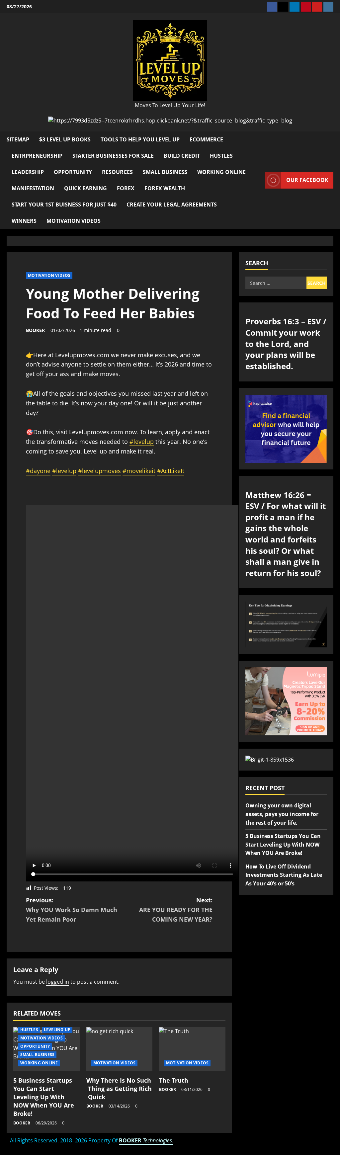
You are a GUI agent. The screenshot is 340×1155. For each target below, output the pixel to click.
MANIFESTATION (33, 188)
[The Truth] (192, 1049)
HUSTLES (221, 155)
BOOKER (35, 330)
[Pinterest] (306, 7)
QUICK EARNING (85, 188)
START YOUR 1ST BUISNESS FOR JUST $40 (64, 204)
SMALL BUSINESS (165, 172)
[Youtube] (317, 7)
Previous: (71, 909)
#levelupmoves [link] (99, 471)
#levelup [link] (141, 442)
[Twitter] (283, 7)
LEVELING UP (57, 1029)
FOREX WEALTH (164, 188)
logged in (57, 981)
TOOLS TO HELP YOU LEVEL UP (140, 139)
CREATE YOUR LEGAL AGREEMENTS (172, 204)
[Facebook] (272, 7)
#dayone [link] (38, 471)
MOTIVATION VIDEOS (73, 220)
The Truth (173, 1080)
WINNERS (24, 220)
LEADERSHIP (28, 172)
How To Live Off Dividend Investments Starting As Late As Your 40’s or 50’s (283, 875)
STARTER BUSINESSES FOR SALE (113, 155)
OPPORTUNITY (73, 172)
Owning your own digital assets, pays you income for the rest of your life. (281, 814)
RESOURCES (117, 172)
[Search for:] (275, 283)
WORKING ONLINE (221, 172)
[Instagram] (328, 7)
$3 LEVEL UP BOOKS (65, 139)
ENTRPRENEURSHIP (37, 155)
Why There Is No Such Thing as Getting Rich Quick (119, 1088)
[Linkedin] (294, 7)
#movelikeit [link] (139, 471)
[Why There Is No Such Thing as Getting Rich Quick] (119, 1049)
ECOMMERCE (206, 139)
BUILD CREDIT (182, 155)
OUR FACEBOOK (307, 180)
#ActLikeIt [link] (170, 471)
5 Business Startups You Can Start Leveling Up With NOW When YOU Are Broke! (43, 1097)
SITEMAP (18, 139)
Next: (175, 909)
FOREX (125, 188)
